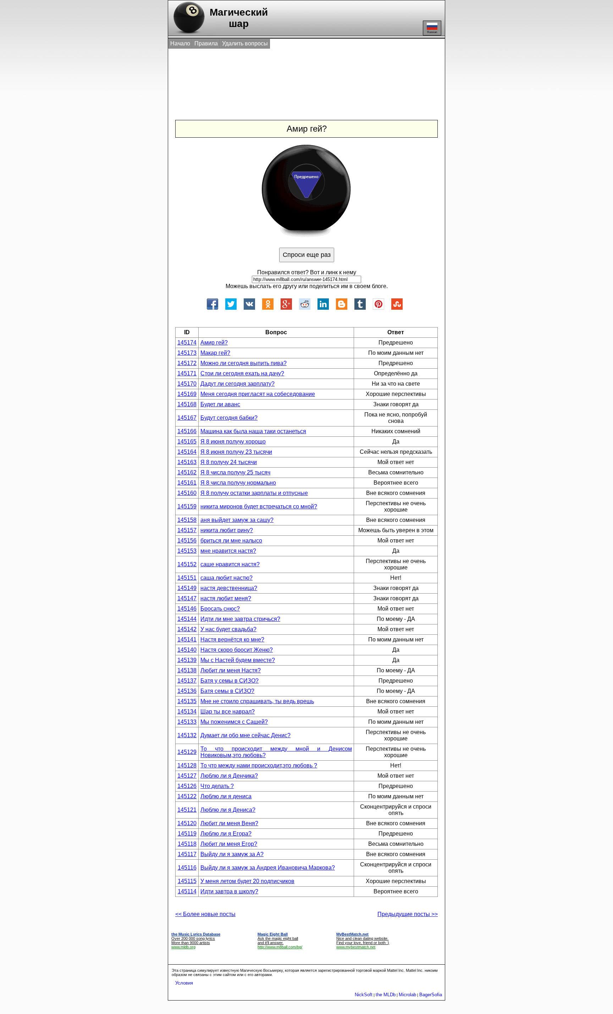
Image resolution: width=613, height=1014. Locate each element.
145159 (187, 506)
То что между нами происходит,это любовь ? (258, 765)
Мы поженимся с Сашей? (234, 722)
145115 (187, 881)
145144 (187, 619)
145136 (187, 691)
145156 (187, 541)
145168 (187, 404)
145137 (187, 681)
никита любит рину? (226, 530)
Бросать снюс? (220, 609)
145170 (187, 384)
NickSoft (363, 994)
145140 (187, 650)
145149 (187, 588)
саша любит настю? (226, 578)
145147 (187, 598)
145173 (187, 353)
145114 (187, 891)
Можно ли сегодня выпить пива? (243, 363)
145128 (187, 765)
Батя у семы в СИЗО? (229, 681)
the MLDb (386, 994)
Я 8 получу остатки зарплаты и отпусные (254, 493)
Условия (184, 983)
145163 (187, 462)
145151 (187, 578)
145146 (187, 609)
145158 (187, 520)
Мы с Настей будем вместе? (237, 660)
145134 (187, 712)
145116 (187, 868)
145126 (187, 786)
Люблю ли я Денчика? (229, 776)
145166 (187, 431)
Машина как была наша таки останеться (253, 431)
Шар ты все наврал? (227, 712)
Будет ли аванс (220, 404)
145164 (187, 452)
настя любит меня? (225, 598)
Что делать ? (217, 786)
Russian (432, 32)
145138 (187, 670)
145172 (187, 363)
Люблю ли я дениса (226, 796)
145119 (187, 834)
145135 (187, 701)
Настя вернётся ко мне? (232, 639)
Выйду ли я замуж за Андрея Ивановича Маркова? (267, 868)
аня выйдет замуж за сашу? (237, 520)
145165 (187, 442)
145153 (187, 551)
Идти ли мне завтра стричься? (240, 619)
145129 (187, 752)
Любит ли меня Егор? (228, 844)
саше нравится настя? (230, 564)
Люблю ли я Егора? (226, 834)
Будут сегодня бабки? (229, 418)
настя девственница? (228, 588)
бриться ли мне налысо (231, 541)
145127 (187, 776)
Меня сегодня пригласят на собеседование (257, 394)
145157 (187, 530)
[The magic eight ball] (187, 34)
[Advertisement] (299, 77)
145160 (187, 493)
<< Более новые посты (205, 914)
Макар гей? (215, 353)
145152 (187, 564)
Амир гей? (214, 343)
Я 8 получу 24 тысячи (228, 462)
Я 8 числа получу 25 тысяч (235, 472)
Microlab (407, 994)
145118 (187, 844)
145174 (187, 343)
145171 (187, 373)
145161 (187, 483)
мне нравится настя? (228, 551)
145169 (187, 394)
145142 (187, 629)
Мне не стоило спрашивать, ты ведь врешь (257, 701)
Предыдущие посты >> (407, 914)
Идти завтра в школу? (229, 891)
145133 (187, 722)
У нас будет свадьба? (228, 629)
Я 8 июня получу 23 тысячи (236, 452)
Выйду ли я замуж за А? (232, 854)
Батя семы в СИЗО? (227, 691)
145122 (187, 796)
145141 (187, 639)
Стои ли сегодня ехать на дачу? (242, 373)
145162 (187, 472)
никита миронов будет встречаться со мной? (258, 506)
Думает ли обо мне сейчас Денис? (245, 735)
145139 (187, 660)
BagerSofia (430, 994)
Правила (206, 43)
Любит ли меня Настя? (230, 670)
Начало (180, 43)
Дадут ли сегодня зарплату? (237, 384)
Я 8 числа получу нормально (238, 483)
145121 (187, 810)
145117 (187, 854)
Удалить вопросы (245, 43)
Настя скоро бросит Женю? (236, 650)
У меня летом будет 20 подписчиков (247, 881)
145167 (187, 418)
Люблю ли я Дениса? (227, 810)
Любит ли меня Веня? (229, 823)
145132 (187, 735)
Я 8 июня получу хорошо (233, 442)
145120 (187, 823)
